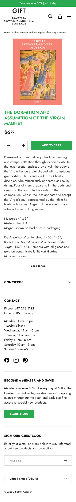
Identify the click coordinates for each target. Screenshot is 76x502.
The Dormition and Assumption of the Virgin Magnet (40, 32)
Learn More (19, 414)
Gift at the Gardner (22, 491)
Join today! (51, 3)
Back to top (38, 266)
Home (7, 32)
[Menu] (69, 16)
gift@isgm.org (23, 313)
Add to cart (51, 145)
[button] (60, 16)
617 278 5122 (24, 308)
